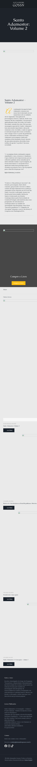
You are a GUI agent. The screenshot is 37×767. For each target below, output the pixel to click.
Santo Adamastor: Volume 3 (11, 426)
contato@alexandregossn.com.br (20, 742)
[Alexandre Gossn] (18, 4)
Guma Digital (28, 760)
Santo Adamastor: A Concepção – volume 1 (16, 660)
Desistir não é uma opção (10, 595)
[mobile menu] (34, 4)
